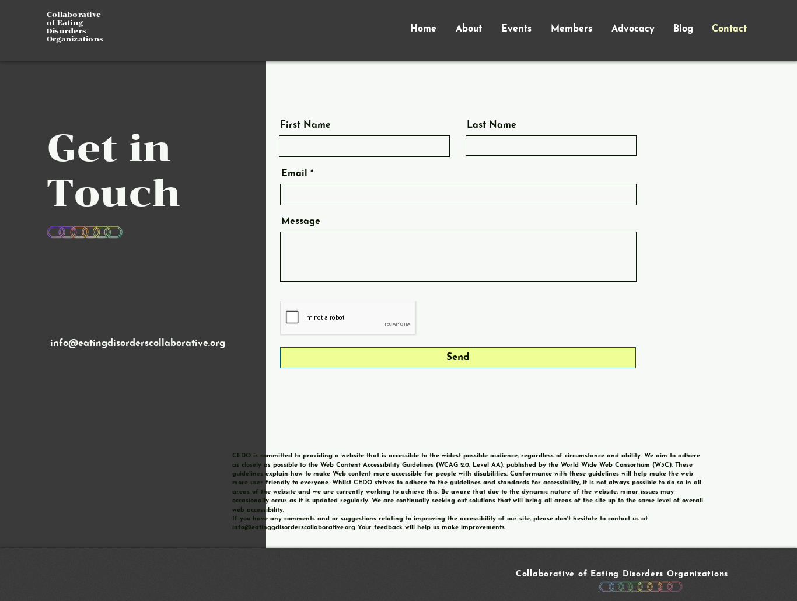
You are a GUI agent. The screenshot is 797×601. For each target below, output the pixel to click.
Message (300, 221)
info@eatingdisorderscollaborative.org (137, 343)
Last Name (491, 125)
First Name (305, 125)
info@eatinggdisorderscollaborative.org (293, 528)
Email (294, 174)
